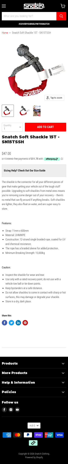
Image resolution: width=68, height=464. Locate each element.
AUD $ (32, 425)
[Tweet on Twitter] (11, 322)
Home (5, 32)
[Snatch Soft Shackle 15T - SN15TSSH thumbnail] (8, 111)
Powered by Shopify (34, 457)
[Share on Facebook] (4, 322)
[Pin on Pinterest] (25, 322)
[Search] (61, 16)
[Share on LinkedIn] (18, 322)
